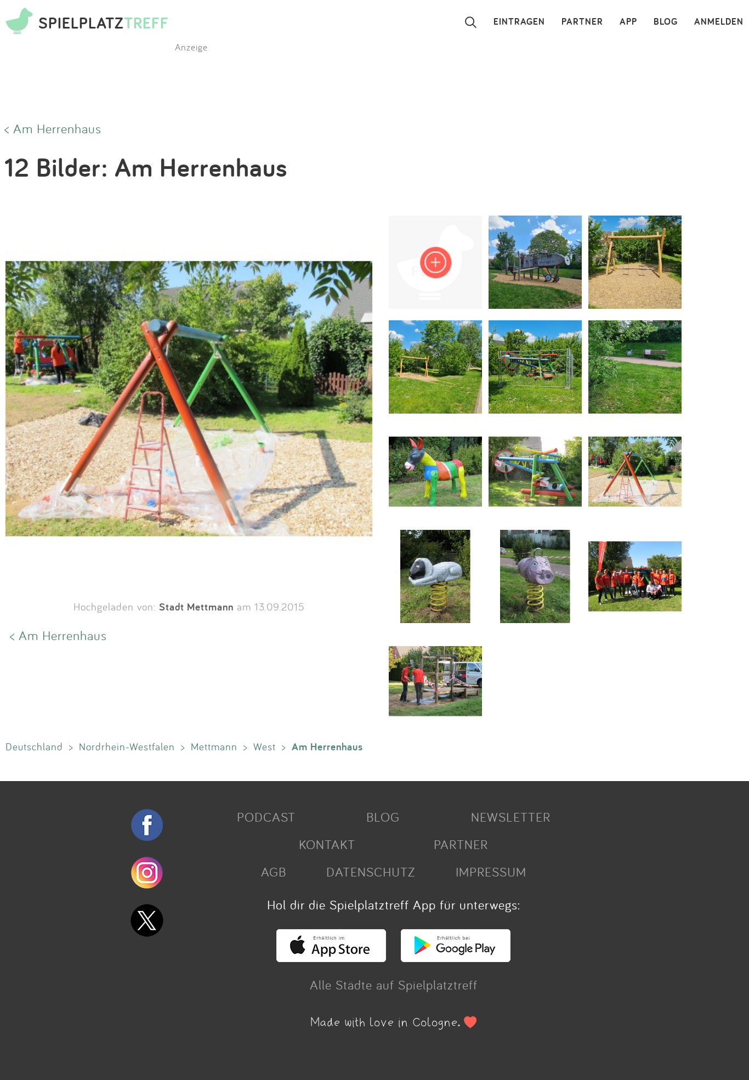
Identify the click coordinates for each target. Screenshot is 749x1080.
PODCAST (266, 816)
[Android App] (455, 957)
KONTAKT (327, 844)
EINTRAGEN (519, 22)
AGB (273, 871)
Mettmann (214, 746)
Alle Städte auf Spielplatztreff (394, 984)
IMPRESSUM (491, 871)
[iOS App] (331, 957)
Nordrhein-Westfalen (127, 746)
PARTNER (582, 22)
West (264, 746)
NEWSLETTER (511, 816)
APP (628, 22)
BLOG (666, 22)
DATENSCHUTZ (370, 871)
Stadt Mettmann (196, 607)
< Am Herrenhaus (52, 128)
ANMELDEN (719, 22)
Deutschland (34, 746)
